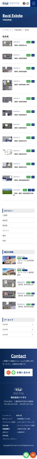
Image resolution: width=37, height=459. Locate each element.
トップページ (6, 30)
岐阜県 (4, 220)
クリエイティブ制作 (8, 422)
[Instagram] (27, 3)
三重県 (4, 215)
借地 (4, 235)
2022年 (5, 329)
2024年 (5, 324)
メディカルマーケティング (25, 422)
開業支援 (19, 415)
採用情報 (5, 435)
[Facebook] (24, 3)
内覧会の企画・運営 (23, 429)
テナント (5, 230)
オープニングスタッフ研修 (26, 425)
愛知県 (4, 225)
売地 (4, 240)
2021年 (5, 334)
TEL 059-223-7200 (11, 404)
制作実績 (5, 425)
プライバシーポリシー (9, 439)
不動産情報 (17, 30)
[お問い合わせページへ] (33, 455)
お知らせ (5, 432)
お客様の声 (21, 432)
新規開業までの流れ (23, 419)
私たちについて (7, 419)
